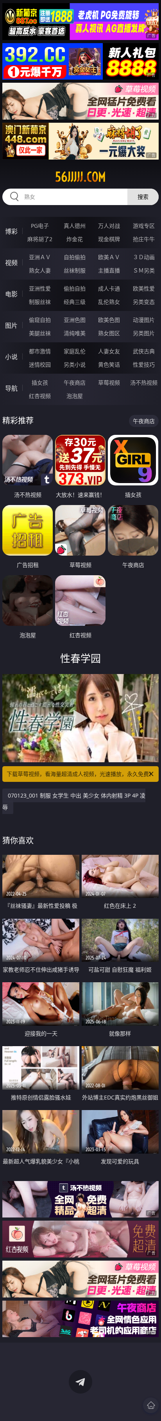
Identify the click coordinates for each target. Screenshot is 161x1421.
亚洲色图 (75, 319)
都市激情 (40, 351)
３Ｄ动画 (144, 257)
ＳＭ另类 (144, 270)
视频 (11, 262)
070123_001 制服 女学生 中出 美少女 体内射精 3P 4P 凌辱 (73, 801)
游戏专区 (144, 225)
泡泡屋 (74, 396)
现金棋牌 (109, 239)
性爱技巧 (144, 364)
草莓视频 (109, 382)
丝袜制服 (75, 270)
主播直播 (109, 270)
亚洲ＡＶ (40, 257)
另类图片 (144, 333)
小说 (11, 357)
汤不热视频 (143, 382)
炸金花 (74, 239)
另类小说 (75, 364)
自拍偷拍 (75, 257)
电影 (11, 294)
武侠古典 (144, 351)
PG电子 (40, 225)
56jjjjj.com (80, 177)
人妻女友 (109, 351)
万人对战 (109, 225)
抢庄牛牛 (144, 239)
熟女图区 (109, 333)
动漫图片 (144, 319)
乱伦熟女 (109, 301)
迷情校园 (40, 364)
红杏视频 (40, 396)
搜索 (143, 196)
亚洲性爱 (40, 288)
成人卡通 (109, 288)
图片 (11, 325)
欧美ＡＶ (109, 257)
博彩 (11, 231)
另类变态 (144, 301)
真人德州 (75, 225)
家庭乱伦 (75, 351)
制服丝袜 (40, 301)
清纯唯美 (75, 333)
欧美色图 (109, 319)
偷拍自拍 (75, 288)
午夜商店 (75, 382)
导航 (11, 388)
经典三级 (75, 301)
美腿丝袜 (40, 333)
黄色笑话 (109, 364)
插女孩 (40, 382)
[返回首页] (151, 1405)
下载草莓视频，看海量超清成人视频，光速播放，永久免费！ (80, 774)
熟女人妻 (40, 270)
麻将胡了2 (39, 239)
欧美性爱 (144, 288)
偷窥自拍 (40, 319)
